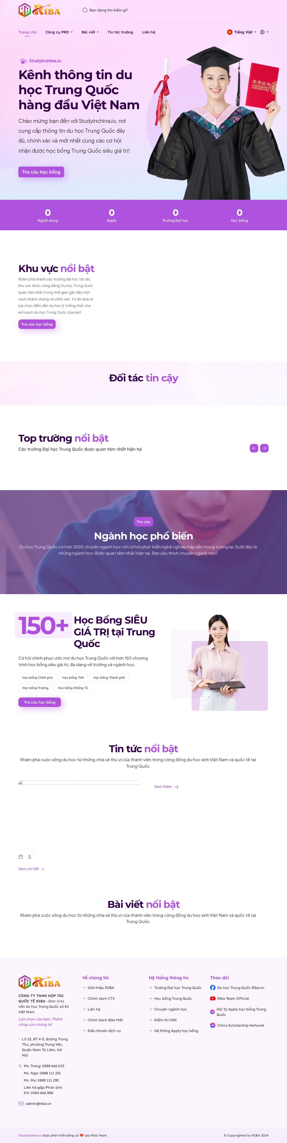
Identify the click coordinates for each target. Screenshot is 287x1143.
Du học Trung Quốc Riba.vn (240, 987)
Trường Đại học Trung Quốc (178, 987)
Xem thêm (163, 786)
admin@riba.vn (39, 1103)
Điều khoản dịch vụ (104, 1030)
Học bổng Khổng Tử (73, 688)
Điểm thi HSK (165, 1020)
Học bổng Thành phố (109, 678)
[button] (241, 32)
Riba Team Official (233, 998)
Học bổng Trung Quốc (173, 998)
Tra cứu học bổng (41, 172)
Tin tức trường (120, 32)
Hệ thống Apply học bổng (176, 1030)
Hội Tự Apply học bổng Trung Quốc (241, 1012)
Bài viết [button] (88, 32)
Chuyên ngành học (170, 1009)
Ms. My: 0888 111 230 (41, 1080)
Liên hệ (148, 32)
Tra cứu (143, 521)
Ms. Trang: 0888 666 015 (44, 1066)
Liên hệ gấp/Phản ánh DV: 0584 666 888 (43, 1090)
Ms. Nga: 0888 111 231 (42, 1073)
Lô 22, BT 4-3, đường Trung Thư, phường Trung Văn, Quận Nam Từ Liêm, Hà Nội (45, 1047)
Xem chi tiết (28, 869)
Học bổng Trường (35, 688)
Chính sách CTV (101, 998)
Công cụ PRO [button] (57, 32)
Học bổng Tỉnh (73, 678)
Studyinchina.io (29, 1135)
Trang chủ (27, 32)
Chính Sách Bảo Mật (105, 1020)
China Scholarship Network (240, 1025)
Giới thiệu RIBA (101, 987)
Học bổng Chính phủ (37, 678)
